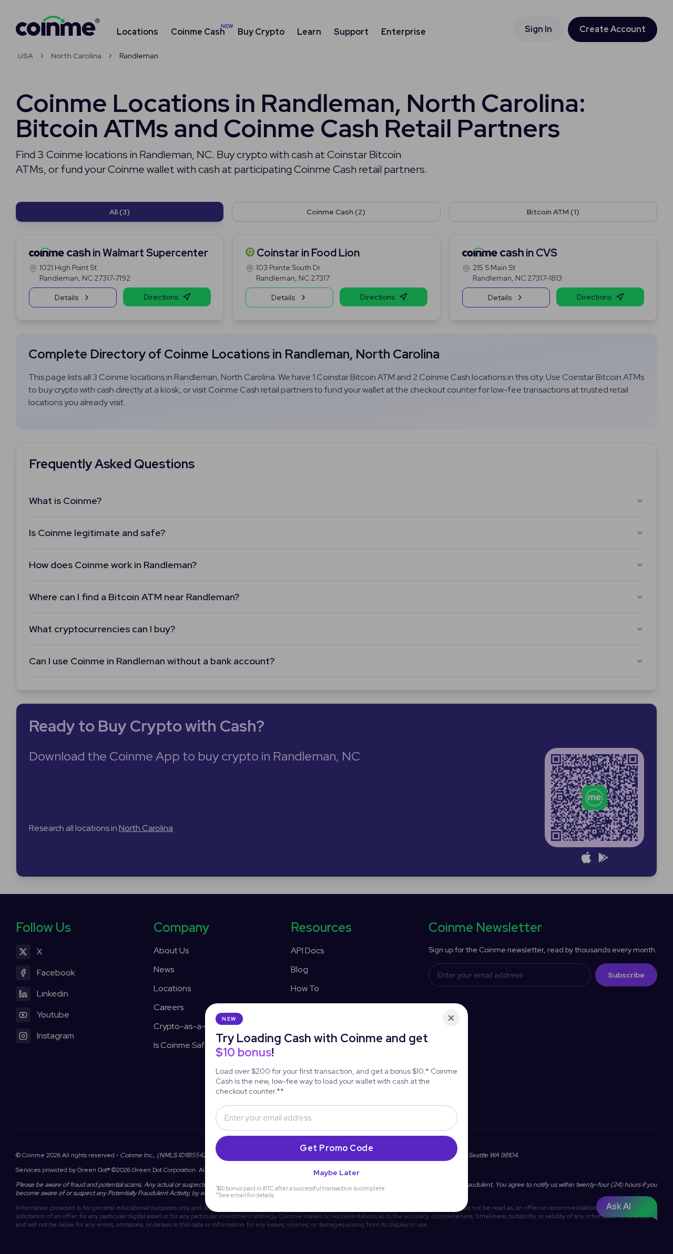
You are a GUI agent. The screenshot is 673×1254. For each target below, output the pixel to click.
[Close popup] (451, 1018)
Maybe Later (336, 1172)
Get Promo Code (336, 1148)
